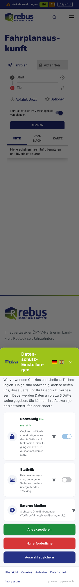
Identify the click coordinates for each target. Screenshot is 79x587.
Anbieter (41, 572)
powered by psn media (61, 581)
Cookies (26, 572)
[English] (61, 362)
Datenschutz (59, 572)
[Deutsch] (54, 362)
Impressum (12, 581)
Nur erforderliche (39, 543)
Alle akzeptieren (39, 529)
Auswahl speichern (39, 557)
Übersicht (11, 572)
